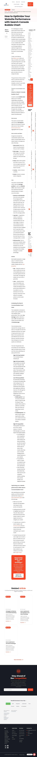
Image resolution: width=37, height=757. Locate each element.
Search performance (15, 127)
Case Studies (16, 4)
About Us (18, 2)
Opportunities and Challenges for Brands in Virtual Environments (31, 205)
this (21, 81)
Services (23, 2)
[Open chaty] (34, 754)
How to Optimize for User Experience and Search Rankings (35, 126)
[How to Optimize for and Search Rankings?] (29, 165)
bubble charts (16, 58)
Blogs (22, 4)
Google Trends (18, 552)
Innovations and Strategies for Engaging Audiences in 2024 (35, 165)
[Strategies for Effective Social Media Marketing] (29, 127)
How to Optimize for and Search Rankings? (31, 160)
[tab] (8, 704)
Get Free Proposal (18, 6)
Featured (13, 9)
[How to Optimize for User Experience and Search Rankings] (33, 131)
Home (13, 2)
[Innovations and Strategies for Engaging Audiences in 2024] (33, 169)
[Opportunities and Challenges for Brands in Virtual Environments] (29, 209)
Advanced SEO (7, 9)
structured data (16, 525)
